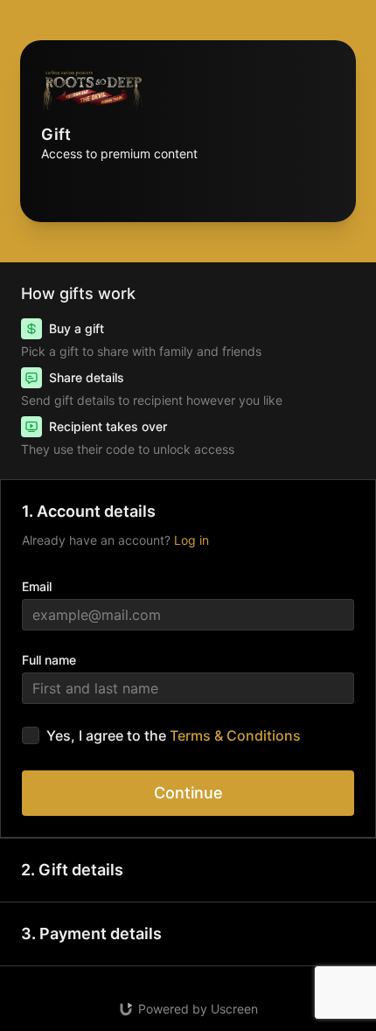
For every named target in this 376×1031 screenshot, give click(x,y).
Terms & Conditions (235, 735)
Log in (191, 540)
